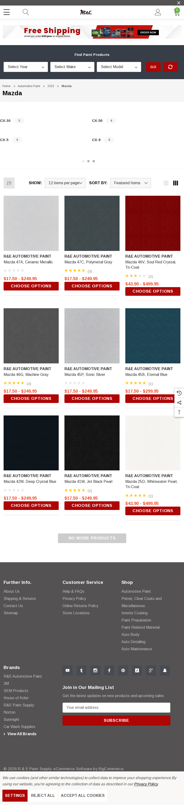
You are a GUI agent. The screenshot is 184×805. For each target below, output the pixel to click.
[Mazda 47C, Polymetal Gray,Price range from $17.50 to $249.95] (92, 223)
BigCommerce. (111, 769)
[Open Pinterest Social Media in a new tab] (123, 670)
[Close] (179, 3)
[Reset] (170, 67)
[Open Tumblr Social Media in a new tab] (81, 670)
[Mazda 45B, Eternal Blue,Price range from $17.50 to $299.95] (152, 335)
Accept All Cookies (83, 795)
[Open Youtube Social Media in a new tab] (68, 670)
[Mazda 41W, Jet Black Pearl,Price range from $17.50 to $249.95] (92, 443)
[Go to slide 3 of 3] (93, 161)
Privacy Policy (146, 784)
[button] (92, 32)
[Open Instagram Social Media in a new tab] (95, 670)
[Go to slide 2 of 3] (88, 161)
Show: (35, 183)
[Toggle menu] (7, 11)
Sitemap (11, 613)
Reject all (43, 795)
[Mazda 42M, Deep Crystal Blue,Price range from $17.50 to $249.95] (31, 443)
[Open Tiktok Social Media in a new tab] (137, 670)
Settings (15, 795)
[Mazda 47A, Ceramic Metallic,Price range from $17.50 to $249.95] (31, 223)
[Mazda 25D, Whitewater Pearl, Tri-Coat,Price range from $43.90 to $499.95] (152, 443)
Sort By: (98, 183)
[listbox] (130, 183)
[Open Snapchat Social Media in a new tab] (165, 670)
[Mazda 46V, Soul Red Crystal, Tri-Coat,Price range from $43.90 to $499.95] (152, 223)
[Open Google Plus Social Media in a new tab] (151, 670)
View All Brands (21, 734)
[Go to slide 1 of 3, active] (83, 161)
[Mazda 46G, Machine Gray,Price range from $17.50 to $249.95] (31, 335)
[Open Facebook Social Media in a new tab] (109, 670)
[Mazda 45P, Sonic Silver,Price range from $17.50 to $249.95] (92, 335)
